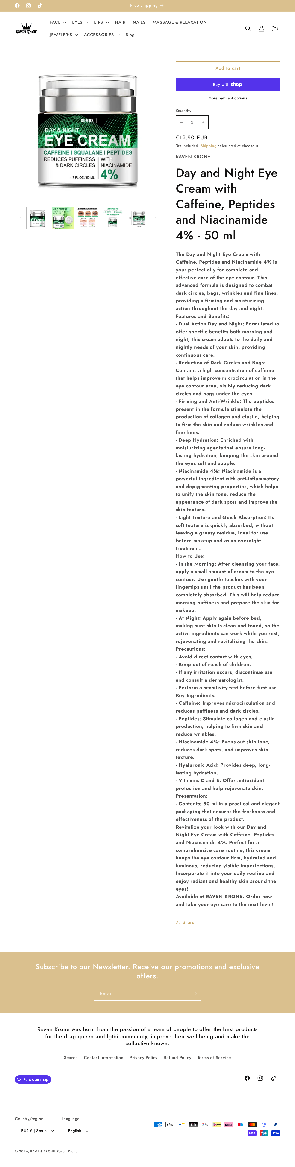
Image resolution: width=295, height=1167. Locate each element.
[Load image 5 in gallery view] (138, 218)
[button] (57, 22)
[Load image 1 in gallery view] (38, 218)
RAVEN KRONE (42, 1151)
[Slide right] (156, 218)
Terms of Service (214, 1058)
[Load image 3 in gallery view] (88, 218)
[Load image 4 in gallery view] (113, 218)
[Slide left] (20, 218)
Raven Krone (67, 1151)
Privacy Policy (144, 1058)
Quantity (184, 110)
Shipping (208, 145)
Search (71, 1058)
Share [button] (188, 922)
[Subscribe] (194, 994)
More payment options (228, 98)
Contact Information (104, 1058)
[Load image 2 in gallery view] (63, 218)
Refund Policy (177, 1058)
